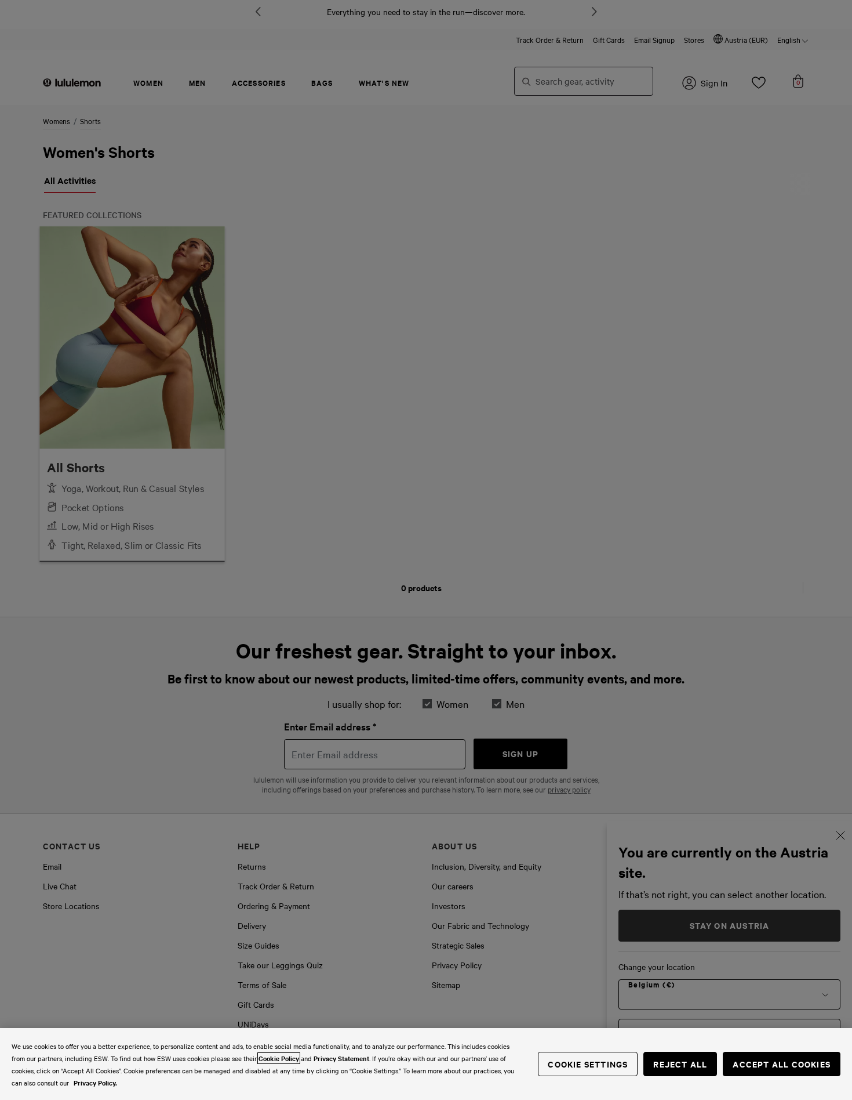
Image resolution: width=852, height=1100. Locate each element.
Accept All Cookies (782, 1064)
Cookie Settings (588, 1064)
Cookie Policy (278, 1058)
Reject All (680, 1064)
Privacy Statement (341, 1058)
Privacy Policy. (95, 1082)
